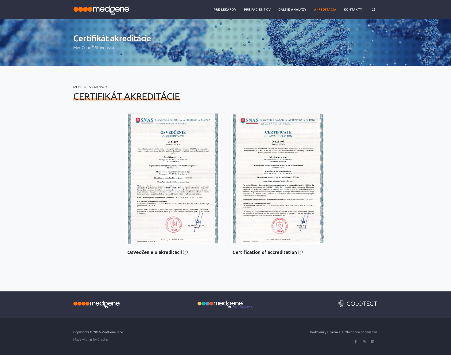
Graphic (103, 340)
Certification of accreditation (265, 252)
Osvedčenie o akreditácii (155, 252)
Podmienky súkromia (325, 332)
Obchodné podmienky (361, 332)
